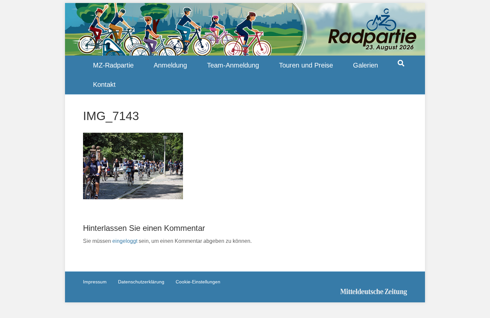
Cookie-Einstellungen (198, 281)
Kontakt (104, 84)
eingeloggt (124, 241)
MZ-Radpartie (113, 65)
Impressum (95, 281)
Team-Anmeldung (233, 65)
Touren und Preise (306, 65)
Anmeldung (170, 65)
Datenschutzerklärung (141, 281)
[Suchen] (401, 63)
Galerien (365, 65)
